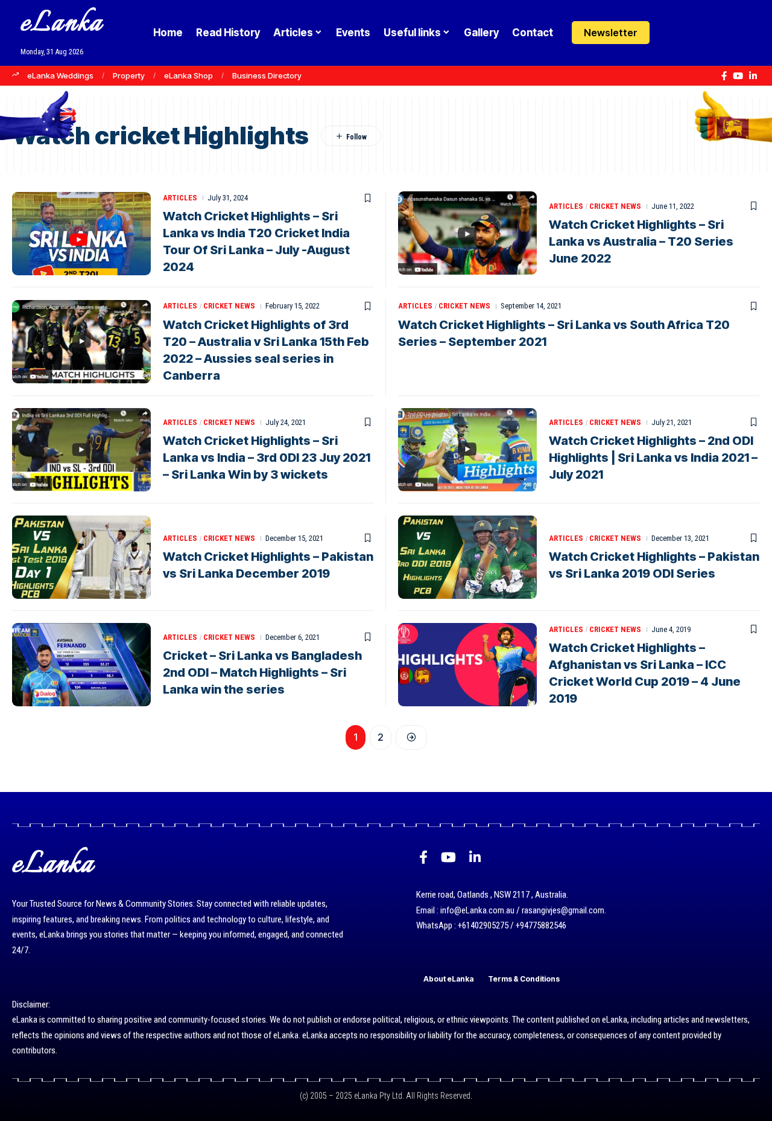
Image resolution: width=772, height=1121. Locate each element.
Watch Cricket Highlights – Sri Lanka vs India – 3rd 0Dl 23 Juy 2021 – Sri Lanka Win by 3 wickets (266, 457)
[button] (695, 32)
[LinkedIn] (753, 76)
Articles (180, 197)
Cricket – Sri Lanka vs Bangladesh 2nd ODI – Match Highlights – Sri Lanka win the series (262, 672)
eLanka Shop (188, 75)
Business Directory (267, 75)
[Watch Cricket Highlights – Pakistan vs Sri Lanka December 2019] (81, 557)
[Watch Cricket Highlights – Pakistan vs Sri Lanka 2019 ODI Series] (467, 557)
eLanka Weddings (60, 75)
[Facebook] (724, 76)
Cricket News (615, 206)
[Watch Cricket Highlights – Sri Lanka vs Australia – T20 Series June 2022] (467, 233)
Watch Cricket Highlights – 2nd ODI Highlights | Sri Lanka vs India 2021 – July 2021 (653, 457)
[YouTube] (738, 76)
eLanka (62, 23)
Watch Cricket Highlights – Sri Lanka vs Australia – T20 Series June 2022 (641, 241)
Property (129, 75)
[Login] (671, 32)
